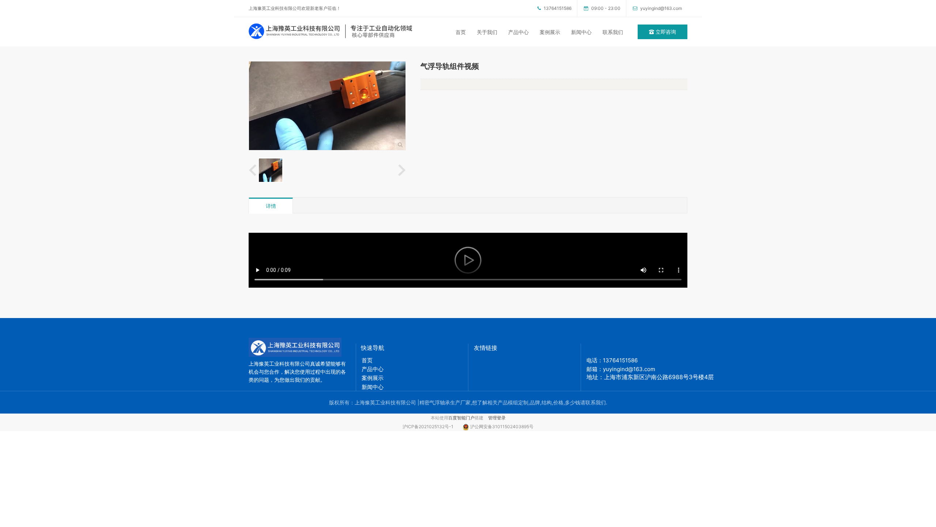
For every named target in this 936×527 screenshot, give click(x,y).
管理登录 (497, 418)
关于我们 (487, 32)
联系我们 (613, 32)
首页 (461, 32)
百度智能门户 (461, 418)
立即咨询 (665, 32)
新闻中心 (581, 32)
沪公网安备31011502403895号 (501, 426)
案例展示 (550, 32)
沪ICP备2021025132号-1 (431, 426)
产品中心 (518, 32)
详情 (271, 206)
